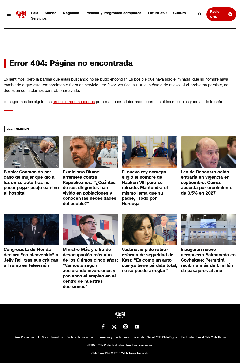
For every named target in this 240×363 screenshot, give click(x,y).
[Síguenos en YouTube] (137, 327)
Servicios (39, 18)
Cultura (179, 12)
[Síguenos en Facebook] (103, 327)
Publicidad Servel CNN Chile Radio (203, 337)
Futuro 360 (157, 12)
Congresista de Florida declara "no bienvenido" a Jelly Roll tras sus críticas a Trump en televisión (31, 257)
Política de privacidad (80, 337)
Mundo (50, 12)
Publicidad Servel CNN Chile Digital (155, 337)
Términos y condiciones (113, 337)
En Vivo (43, 337)
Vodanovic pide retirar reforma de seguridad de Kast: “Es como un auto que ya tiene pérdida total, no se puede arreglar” (149, 260)
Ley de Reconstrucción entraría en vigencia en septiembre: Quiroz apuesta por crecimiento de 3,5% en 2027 (206, 182)
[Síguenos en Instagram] (125, 327)
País (34, 12)
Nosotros (57, 337)
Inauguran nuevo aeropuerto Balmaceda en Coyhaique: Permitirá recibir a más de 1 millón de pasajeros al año (208, 260)
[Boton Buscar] (200, 14)
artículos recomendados (74, 102)
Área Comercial (24, 337)
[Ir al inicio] (21, 14)
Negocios (71, 12)
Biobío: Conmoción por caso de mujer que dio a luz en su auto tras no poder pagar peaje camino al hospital (31, 182)
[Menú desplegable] (9, 14)
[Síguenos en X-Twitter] (114, 327)
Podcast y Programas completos (113, 12)
